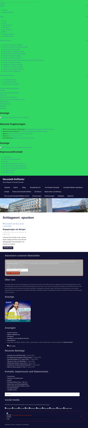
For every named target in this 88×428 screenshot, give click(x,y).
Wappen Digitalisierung (13, 334)
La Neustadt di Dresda (9, 82)
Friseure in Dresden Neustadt (12, 56)
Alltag (2, 16)
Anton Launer (14, 232)
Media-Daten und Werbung (8, 97)
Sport (4, 23)
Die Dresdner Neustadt (7, 75)
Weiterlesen (8, 247)
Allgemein (3, 108)
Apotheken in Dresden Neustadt (12, 45)
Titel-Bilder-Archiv (8, 36)
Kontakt (2, 90)
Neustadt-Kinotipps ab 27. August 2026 (20, 133)
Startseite (3, 3)
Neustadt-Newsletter (9, 170)
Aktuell (2, 6)
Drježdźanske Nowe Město (11, 84)
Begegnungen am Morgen (14, 229)
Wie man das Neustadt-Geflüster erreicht (12, 99)
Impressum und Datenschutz (11, 159)
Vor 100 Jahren (7, 29)
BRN (4, 32)
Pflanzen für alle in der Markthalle (16, 361)
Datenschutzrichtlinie (12, 263)
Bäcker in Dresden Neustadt (11, 49)
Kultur (4, 21)
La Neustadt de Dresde (10, 80)
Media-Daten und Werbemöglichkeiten (14, 166)
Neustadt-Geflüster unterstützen (9, 88)
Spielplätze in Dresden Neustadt (13, 67)
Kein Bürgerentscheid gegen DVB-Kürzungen (40, 129)
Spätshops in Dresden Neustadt (12, 64)
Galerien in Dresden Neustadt (12, 58)
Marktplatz (3, 106)
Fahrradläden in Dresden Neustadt (13, 51)
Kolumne (21, 232)
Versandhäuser (11, 340)
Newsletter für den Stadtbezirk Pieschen (18, 338)
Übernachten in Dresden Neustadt (13, 69)
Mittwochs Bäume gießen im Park (16, 367)
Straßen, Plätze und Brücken (11, 71)
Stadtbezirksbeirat (8, 12)
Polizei (5, 10)
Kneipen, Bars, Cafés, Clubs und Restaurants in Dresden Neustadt (23, 60)
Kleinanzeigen (4, 101)
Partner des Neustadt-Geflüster (9, 93)
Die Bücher (3, 95)
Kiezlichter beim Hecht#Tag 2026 (16, 355)
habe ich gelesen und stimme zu (18, 267)
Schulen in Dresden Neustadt (12, 62)
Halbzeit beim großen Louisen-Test (24, 138)
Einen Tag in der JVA (15, 136)
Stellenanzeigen (5, 104)
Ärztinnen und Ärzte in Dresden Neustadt (15, 47)
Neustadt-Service (5, 40)
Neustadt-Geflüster (13, 179)
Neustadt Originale (8, 34)
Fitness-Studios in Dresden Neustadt (14, 53)
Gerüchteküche (7, 25)
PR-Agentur (10, 336)
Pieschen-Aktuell (68, 342)
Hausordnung (7, 157)
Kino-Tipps (6, 27)
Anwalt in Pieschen (12, 332)
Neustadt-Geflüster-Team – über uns (14, 163)
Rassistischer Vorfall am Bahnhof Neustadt (18, 365)
